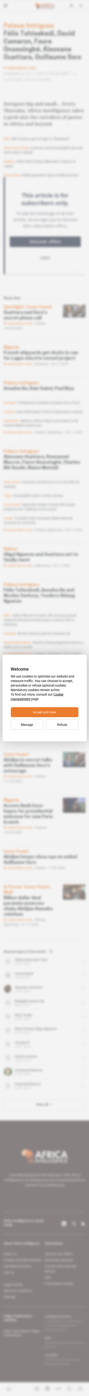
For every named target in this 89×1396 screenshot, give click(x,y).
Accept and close (44, 712)
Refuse (62, 725)
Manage (27, 725)
